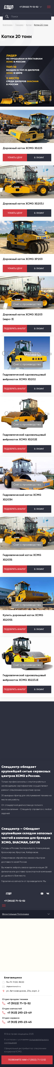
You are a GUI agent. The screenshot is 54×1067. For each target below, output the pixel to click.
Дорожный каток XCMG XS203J (23, 203)
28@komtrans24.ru (13, 986)
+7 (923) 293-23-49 (19, 1012)
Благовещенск (40, 7)
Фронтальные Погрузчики (15, 914)
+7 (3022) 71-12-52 (28, 7)
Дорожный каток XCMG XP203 (23, 259)
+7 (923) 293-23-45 (19, 1022)
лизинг (39, 157)
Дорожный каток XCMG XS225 (22, 148)
